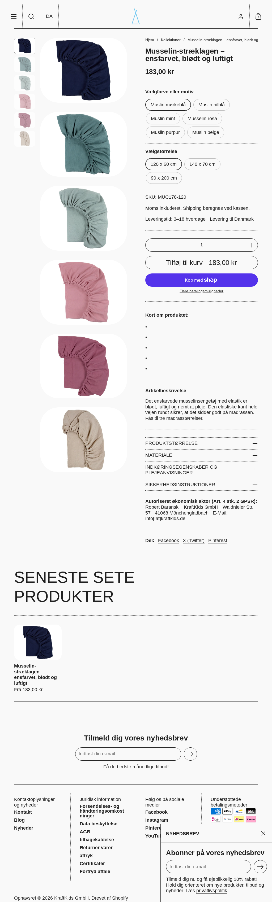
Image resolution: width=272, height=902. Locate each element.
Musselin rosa (202, 118)
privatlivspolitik (211, 890)
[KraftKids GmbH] (136, 16)
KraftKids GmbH (71, 898)
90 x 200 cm (164, 178)
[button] (31, 16)
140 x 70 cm (202, 164)
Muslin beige (205, 132)
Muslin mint (163, 118)
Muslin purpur (165, 132)
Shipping (192, 208)
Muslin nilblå (211, 104)
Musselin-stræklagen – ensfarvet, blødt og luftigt (38, 658)
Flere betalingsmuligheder (201, 291)
